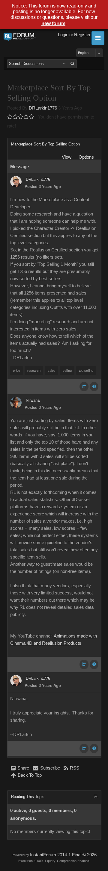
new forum (53, 23)
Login (63, 34)
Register (82, 34)
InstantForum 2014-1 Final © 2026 (63, 854)
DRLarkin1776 (43, 108)
